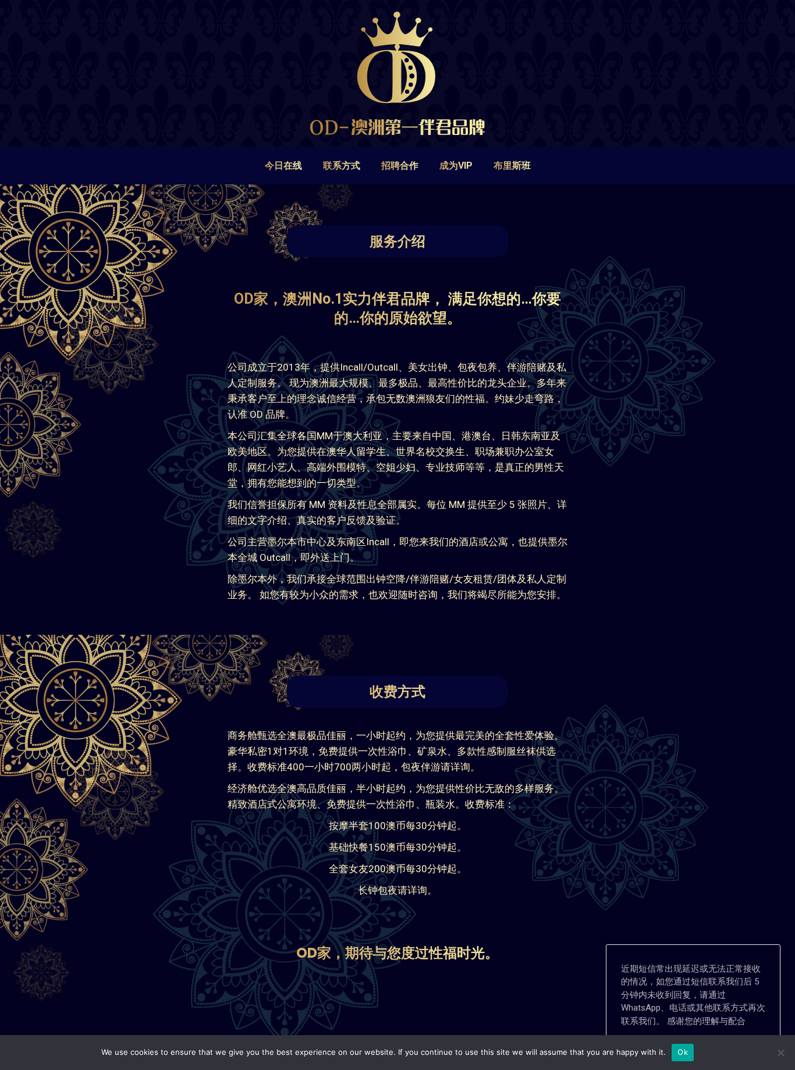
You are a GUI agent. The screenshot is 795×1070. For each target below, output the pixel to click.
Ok (682, 1052)
